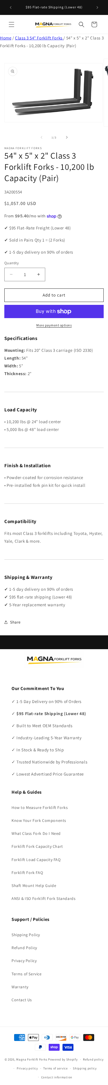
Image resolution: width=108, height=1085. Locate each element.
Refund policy (93, 1059)
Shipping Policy (26, 934)
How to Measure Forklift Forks (40, 807)
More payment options (54, 325)
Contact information (56, 1077)
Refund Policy (24, 947)
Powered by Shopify (63, 1059)
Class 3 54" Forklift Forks (39, 38)
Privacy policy (27, 1068)
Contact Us (22, 999)
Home (5, 38)
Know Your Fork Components (39, 820)
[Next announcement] (97, 7)
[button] (11, 24)
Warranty (20, 986)
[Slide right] (66, 137)
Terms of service (55, 1068)
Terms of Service (27, 973)
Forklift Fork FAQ (27, 872)
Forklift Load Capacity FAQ (36, 859)
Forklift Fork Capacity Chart (37, 846)
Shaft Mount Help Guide (34, 885)
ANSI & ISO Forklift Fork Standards (43, 898)
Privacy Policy (24, 960)
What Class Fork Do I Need (36, 833)
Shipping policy (85, 1068)
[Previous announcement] (10, 7)
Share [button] (15, 622)
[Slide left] (41, 137)
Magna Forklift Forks (31, 1059)
